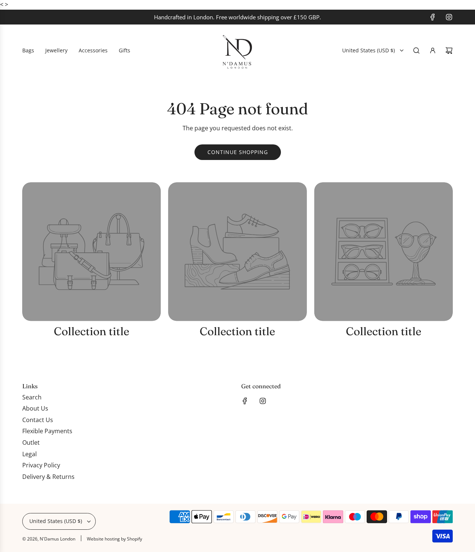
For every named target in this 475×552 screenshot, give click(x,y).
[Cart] (449, 50)
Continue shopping (237, 152)
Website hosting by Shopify (114, 539)
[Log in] (433, 50)
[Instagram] (449, 17)
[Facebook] (433, 17)
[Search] (416, 50)
